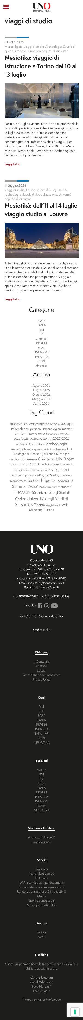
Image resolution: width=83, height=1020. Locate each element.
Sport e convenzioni (42, 900)
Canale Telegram (41, 977)
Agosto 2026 (41, 385)
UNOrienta (36, 504)
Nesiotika (23, 37)
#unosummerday (55, 434)
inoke (46, 629)
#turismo (21, 433)
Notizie (41, 769)
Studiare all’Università (41, 837)
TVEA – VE (41, 352)
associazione (48, 449)
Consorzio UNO (52, 459)
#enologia (52, 423)
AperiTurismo (36, 444)
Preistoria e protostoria (25, 475)
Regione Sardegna (50, 475)
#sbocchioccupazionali (26, 428)
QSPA (41, 361)
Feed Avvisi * (41, 990)
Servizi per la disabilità (41, 905)
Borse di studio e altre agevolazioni (41, 887)
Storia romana (52, 487)
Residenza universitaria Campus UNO (41, 891)
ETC (41, 334)
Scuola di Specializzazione (50, 480)
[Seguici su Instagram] (46, 605)
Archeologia (56, 444)
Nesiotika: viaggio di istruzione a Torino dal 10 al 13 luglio (41, 66)
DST (41, 329)
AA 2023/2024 (38, 439)
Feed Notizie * (41, 986)
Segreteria (41, 869)
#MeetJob (66, 424)
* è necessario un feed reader (42, 999)
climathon (14, 459)
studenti (66, 487)
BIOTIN (41, 343)
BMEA (41, 325)
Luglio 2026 (41, 390)
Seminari (20, 486)
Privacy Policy (41, 679)
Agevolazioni (41, 842)
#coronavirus (34, 423)
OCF (41, 320)
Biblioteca (41, 878)
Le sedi (41, 670)
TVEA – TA (41, 356)
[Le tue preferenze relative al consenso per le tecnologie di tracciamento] (75, 1012)
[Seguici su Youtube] (54, 605)
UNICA (18, 492)
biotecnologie (36, 453)
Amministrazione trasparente (41, 675)
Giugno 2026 (41, 394)
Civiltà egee (61, 454)
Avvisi (41, 936)
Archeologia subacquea (25, 449)
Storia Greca (36, 487)
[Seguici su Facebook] (39, 605)
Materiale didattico (41, 873)
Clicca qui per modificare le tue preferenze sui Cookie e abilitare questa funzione (41, 965)
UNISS (30, 492)
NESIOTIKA (42, 742)
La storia (41, 666)
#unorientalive (36, 434)
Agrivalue (22, 444)
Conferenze (28, 459)
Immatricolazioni (42, 470)
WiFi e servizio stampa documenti (42, 882)
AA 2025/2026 (59, 438)
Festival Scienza (19, 464)
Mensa (41, 896)
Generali (11, 37)
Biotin (49, 454)
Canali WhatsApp (41, 981)
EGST (41, 347)
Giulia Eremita (38, 464)
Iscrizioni (61, 469)
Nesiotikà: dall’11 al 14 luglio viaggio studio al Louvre (41, 209)
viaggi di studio (53, 505)
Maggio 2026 (41, 399)
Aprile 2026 (41, 403)
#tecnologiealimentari (57, 428)
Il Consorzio (42, 661)
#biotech (16, 424)
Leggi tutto (12, 164)
